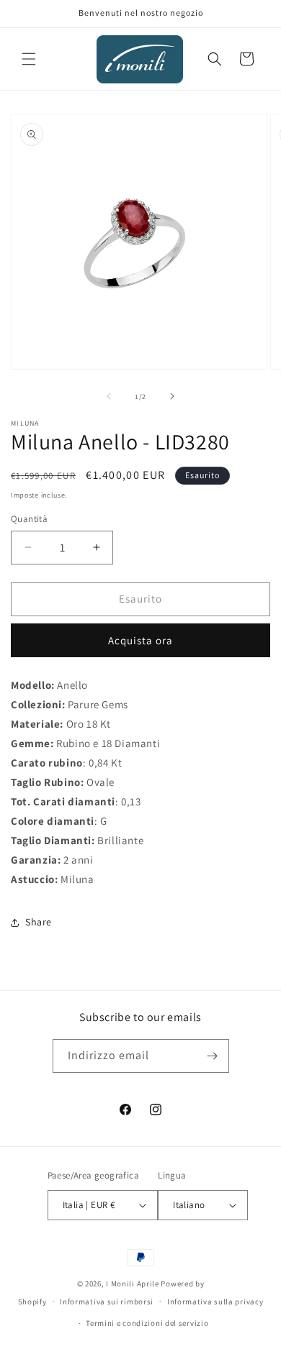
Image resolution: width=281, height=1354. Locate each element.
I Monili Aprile (132, 1283)
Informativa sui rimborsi (106, 1301)
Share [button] (38, 921)
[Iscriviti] (212, 1056)
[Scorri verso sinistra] (109, 396)
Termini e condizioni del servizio (147, 1323)
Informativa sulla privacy (215, 1301)
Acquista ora (140, 640)
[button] (29, 59)
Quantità (29, 519)
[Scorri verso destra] (172, 396)
